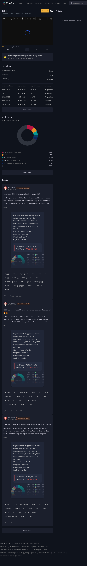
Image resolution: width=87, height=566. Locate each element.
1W (37, 50)
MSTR (7, 400)
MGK (13, 400)
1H (8, 50)
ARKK (44, 396)
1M (47, 50)
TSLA (15, 274)
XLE (22, 282)
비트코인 (7, 274)
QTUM (29, 282)
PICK (40, 274)
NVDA (33, 274)
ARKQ (37, 278)
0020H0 (30, 286)
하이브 (7, 278)
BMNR (22, 404)
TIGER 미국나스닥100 (11, 282)
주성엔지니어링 (24, 274)
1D (27, 50)
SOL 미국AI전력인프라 (18, 286)
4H (17, 50)
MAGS (7, 286)
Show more (27, 110)
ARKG (46, 274)
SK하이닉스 (15, 278)
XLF (31, 278)
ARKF (30, 396)
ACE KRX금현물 (38, 282)
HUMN (7, 290)
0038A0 (39, 286)
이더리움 (24, 278)
